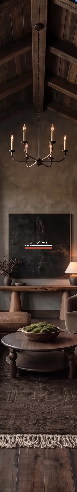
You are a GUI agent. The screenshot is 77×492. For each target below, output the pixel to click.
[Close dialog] (76, 1)
